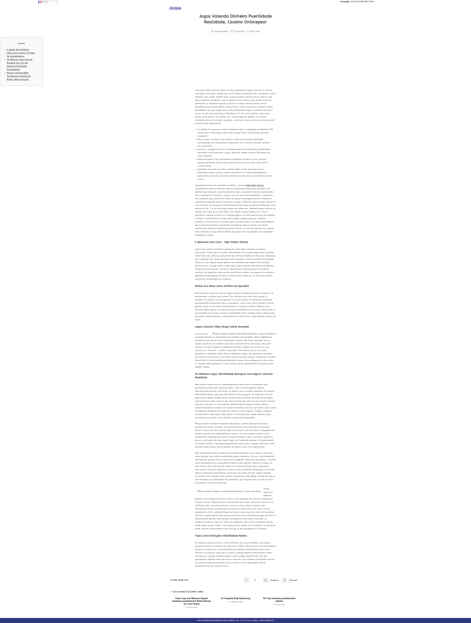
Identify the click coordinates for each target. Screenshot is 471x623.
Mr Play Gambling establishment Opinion (279, 599)
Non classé (255, 31)
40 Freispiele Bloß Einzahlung (235, 598)
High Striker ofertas (255, 185)
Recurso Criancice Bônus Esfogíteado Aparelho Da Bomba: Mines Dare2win (19, 76)
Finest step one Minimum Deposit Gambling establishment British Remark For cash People (191, 601)
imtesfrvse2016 (221, 31)
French (44, 2)
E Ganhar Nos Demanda (18, 50)
